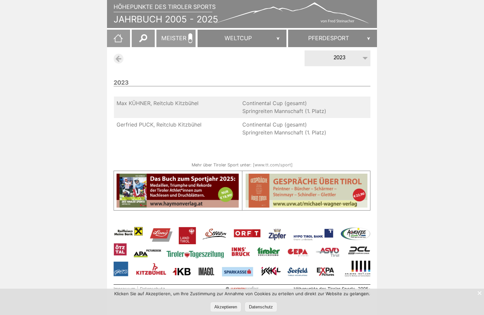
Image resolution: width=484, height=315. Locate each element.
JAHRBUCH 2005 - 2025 (166, 19)
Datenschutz (261, 306)
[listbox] (337, 59)
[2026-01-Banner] (178, 177)
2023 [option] (339, 58)
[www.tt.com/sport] (273, 164)
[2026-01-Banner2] (307, 177)
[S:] (332, 38)
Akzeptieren (225, 306)
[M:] (242, 38)
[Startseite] (115, 41)
